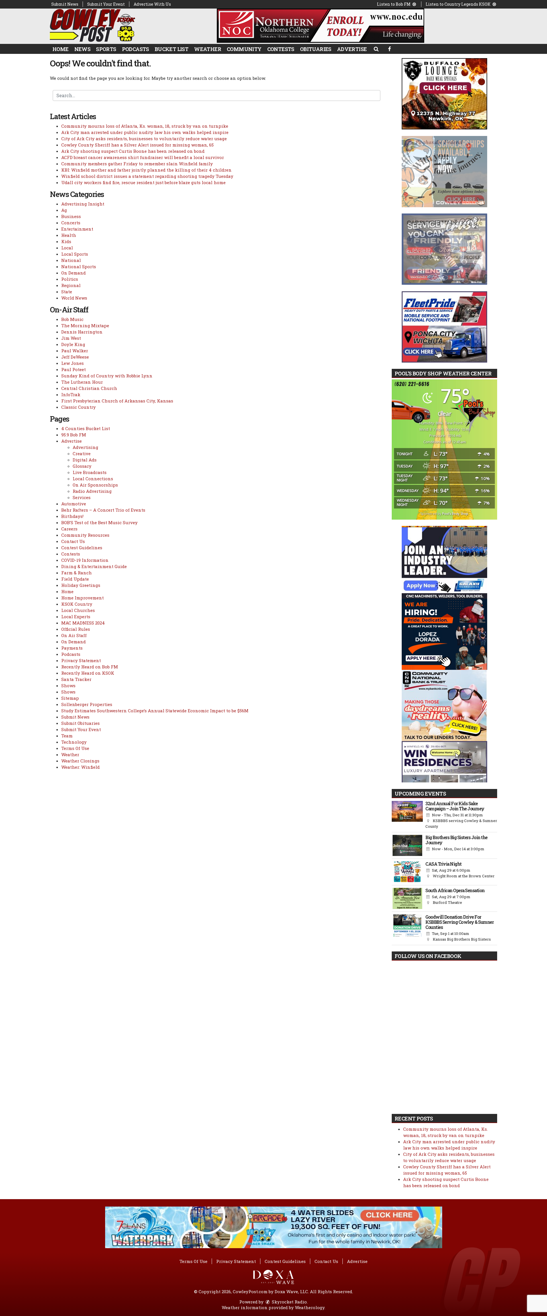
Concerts (70, 222)
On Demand (73, 273)
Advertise (352, 49)
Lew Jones (72, 363)
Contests (280, 49)
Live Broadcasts (90, 472)
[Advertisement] (320, 26)
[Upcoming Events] (407, 815)
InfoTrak (70, 394)
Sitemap (70, 698)
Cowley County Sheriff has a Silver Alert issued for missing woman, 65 (137, 145)
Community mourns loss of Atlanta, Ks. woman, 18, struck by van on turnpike (144, 126)
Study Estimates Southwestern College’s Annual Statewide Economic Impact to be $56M (154, 710)
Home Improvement (82, 598)
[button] (375, 48)
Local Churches (78, 610)
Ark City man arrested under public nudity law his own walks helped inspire (144, 132)
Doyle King (73, 344)
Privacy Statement (81, 660)
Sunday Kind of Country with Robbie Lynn (106, 376)
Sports (106, 49)
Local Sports (74, 254)
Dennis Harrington (82, 332)
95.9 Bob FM (73, 435)
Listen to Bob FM (394, 4)
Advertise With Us (152, 4)
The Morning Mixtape (85, 325)
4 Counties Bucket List (85, 428)
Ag (64, 210)
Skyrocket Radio (289, 1302)
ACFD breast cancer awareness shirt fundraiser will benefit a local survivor (142, 157)
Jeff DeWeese (75, 357)
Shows (68, 685)
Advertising (85, 447)
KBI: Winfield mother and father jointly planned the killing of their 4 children (146, 170)
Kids (66, 241)
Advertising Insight (82, 204)
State (66, 291)
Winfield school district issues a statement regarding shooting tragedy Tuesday (147, 176)
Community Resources (85, 535)
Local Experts (75, 616)
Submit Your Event (106, 4)
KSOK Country (76, 604)
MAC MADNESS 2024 (83, 623)
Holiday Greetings (80, 585)
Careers (69, 529)
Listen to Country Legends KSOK (458, 4)
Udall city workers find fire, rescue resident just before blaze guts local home (143, 182)
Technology (74, 742)
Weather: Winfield (80, 767)
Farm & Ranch (76, 572)
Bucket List (171, 49)
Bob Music (72, 319)
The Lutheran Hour (82, 382)
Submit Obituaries (80, 723)
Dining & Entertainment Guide (94, 566)
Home (60, 49)
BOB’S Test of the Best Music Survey (99, 522)
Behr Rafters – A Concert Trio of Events (103, 510)
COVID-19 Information (85, 560)
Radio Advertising (92, 491)
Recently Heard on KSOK (87, 673)
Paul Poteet (73, 369)
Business (71, 216)
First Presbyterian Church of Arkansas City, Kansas (117, 401)
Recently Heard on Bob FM (89, 667)
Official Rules (75, 629)
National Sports (78, 266)
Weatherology (309, 1307)
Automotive (73, 504)
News (82, 49)
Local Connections (93, 478)
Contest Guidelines (81, 547)
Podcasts (135, 49)
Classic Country (78, 407)
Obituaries (315, 49)
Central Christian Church (89, 388)
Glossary (82, 466)
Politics (69, 279)
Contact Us (73, 541)
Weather (207, 49)
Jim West (71, 338)
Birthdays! (72, 516)
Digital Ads (85, 460)
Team (67, 736)
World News (74, 298)
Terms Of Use (75, 748)
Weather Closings (80, 761)
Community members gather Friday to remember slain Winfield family (137, 163)
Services (82, 497)
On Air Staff (74, 635)
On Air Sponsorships (95, 485)
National (71, 260)
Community (244, 49)
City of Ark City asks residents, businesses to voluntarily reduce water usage (144, 138)
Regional (71, 285)
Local (67, 248)
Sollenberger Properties (86, 704)
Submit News (64, 4)
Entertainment (77, 229)
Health (68, 235)
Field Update (75, 579)
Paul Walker (74, 350)
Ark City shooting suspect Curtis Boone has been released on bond (133, 151)
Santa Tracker (76, 679)
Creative (82, 453)
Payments (72, 648)
